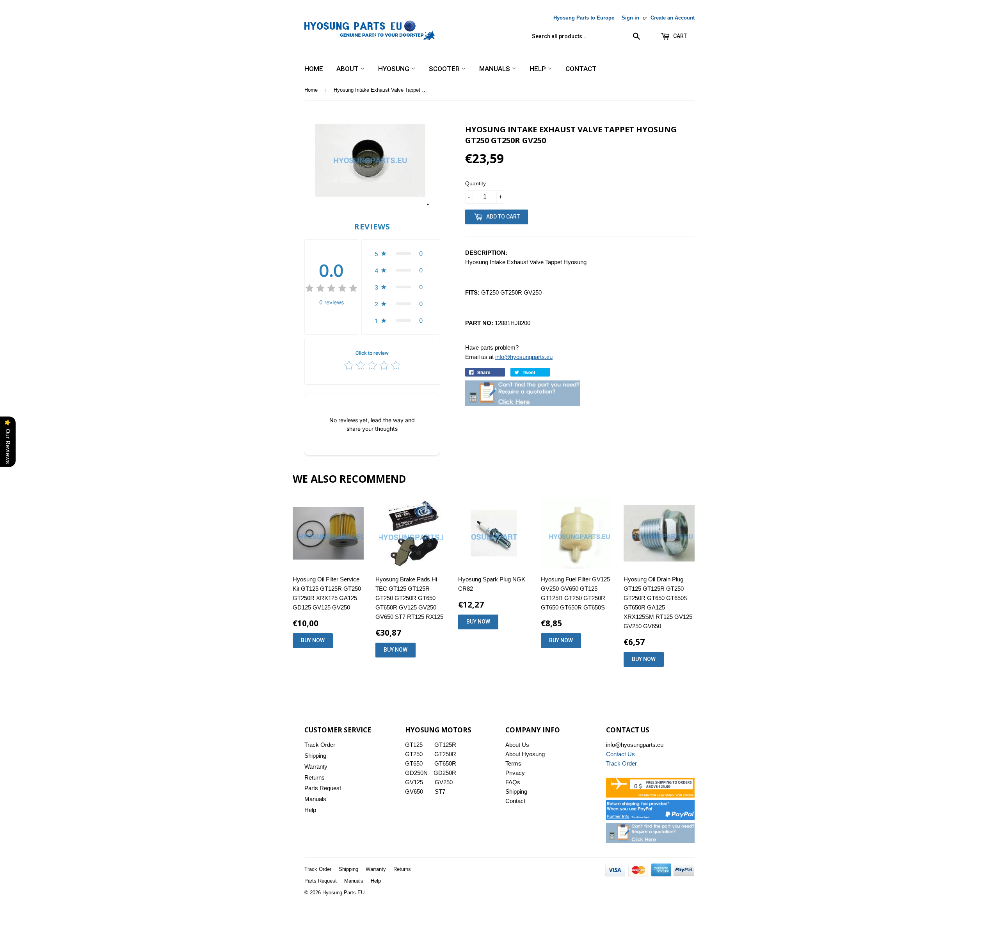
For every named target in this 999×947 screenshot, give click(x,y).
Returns (314, 777)
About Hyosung (525, 754)
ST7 (440, 791)
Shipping (315, 755)
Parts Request (322, 788)
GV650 (414, 791)
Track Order (319, 744)
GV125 (414, 782)
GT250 (414, 754)
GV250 (444, 782)
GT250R (445, 754)
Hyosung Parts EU (343, 892)
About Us (517, 744)
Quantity (475, 183)
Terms (513, 763)
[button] (401, 253)
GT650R (445, 763)
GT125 (414, 744)
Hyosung (394, 69)
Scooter (445, 69)
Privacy (515, 772)
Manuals (495, 69)
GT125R (445, 744)
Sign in (630, 18)
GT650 (414, 763)
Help (538, 69)
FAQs (512, 782)
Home (313, 69)
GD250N (416, 772)
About (348, 69)
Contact (581, 69)
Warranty (315, 766)
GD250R (445, 772)
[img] (331, 289)
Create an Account (673, 18)
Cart (679, 36)
